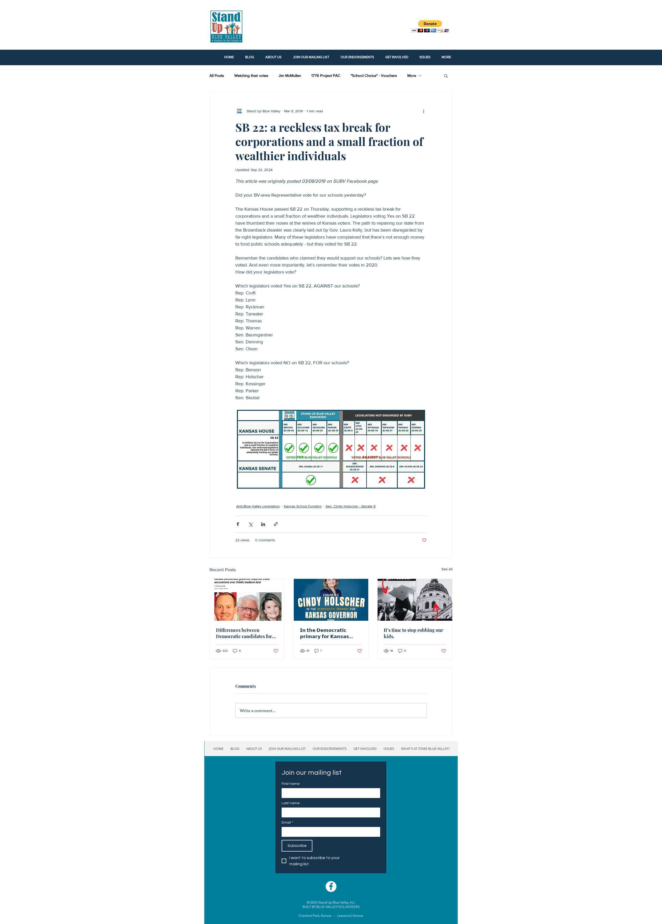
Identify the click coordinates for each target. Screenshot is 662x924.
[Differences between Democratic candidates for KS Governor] (247, 600)
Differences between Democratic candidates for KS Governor (244, 633)
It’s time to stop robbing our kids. (413, 633)
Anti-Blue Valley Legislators (258, 506)
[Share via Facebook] (237, 524)
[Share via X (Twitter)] (250, 524)
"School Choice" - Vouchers (374, 75)
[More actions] (423, 111)
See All (447, 569)
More (411, 75)
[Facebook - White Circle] (331, 886)
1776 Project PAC (325, 75)
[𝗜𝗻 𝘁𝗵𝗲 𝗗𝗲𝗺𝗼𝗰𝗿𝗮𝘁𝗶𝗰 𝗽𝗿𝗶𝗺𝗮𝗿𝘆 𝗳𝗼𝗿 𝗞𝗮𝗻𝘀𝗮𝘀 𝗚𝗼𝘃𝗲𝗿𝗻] (331, 600)
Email (287, 822)
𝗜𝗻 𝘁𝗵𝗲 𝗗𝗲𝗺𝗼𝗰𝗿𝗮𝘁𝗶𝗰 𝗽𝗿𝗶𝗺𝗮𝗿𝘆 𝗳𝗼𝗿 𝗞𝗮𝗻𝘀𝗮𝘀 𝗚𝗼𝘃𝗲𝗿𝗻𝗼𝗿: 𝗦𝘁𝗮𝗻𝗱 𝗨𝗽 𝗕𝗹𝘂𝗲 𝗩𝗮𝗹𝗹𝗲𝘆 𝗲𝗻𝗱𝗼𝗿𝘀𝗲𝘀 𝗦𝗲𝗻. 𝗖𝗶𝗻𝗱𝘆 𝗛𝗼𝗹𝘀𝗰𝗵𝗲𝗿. (327, 633)
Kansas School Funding (302, 506)
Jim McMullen (290, 75)
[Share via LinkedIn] (263, 524)
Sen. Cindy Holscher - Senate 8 (350, 506)
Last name (291, 803)
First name (291, 784)
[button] (445, 75)
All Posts (216, 75)
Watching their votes (251, 75)
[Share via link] (275, 524)
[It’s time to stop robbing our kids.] (415, 600)
